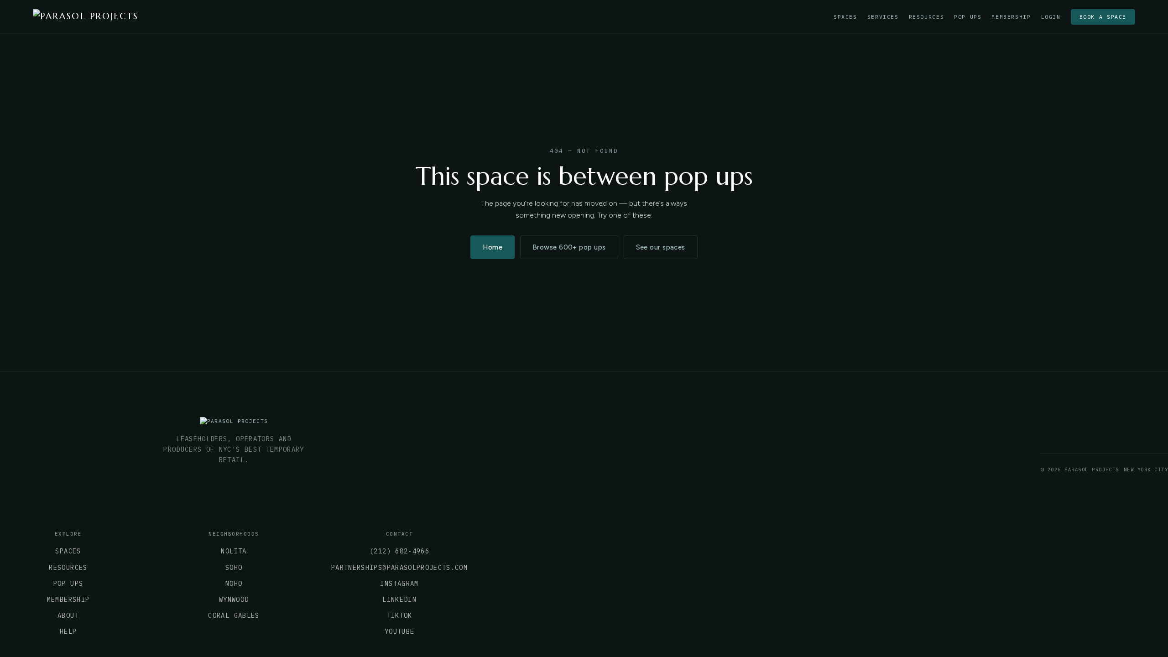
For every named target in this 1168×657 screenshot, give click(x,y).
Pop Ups (967, 17)
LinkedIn (399, 599)
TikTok (399, 615)
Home (492, 247)
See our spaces (660, 247)
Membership (1011, 17)
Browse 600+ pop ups (568, 247)
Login (1051, 17)
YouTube (399, 631)
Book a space (1102, 16)
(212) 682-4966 (399, 551)
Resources (926, 17)
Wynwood (234, 599)
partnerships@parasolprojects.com (399, 567)
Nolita (233, 551)
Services (883, 17)
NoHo (233, 583)
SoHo (233, 567)
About (68, 615)
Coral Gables (233, 615)
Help (68, 631)
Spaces (845, 17)
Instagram (399, 583)
